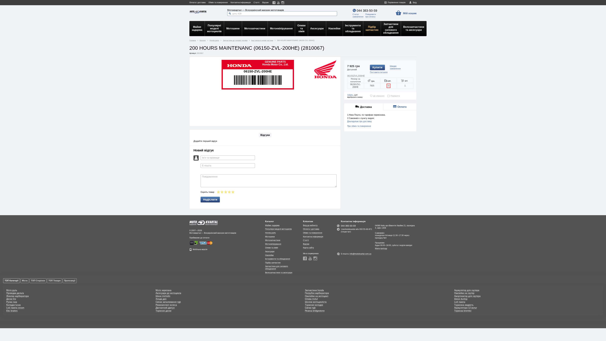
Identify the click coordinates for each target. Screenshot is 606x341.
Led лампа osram (15, 307)
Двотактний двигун (165, 307)
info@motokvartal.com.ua (360, 254)
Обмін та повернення (218, 2)
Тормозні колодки (314, 305)
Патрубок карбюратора (317, 293)
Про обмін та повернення (359, 126)
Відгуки (265, 2)
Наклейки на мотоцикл (316, 296)
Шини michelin (163, 296)
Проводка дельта (15, 293)
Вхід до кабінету (310, 225)
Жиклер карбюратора (17, 296)
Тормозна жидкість (463, 305)
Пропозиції (69, 280)
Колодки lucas (13, 305)
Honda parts (270, 233)
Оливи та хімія (301, 28)
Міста (24, 280)
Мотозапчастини (254, 28)
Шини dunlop (460, 299)
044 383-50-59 (367, 10)
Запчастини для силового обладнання (390, 28)
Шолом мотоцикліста (316, 302)
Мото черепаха (163, 290)
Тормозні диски (163, 310)
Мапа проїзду (381, 248)
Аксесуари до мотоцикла (168, 293)
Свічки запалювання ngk (168, 302)
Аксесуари (317, 28)
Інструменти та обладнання (353, 28)
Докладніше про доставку (359, 121)
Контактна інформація (241, 2)
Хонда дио (161, 299)
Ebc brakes (12, 310)
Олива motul (311, 299)
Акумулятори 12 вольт (465, 307)
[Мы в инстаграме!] (282, 2)
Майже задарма (197, 28)
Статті (256, 2)
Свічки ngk (310, 307)
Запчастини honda (314, 290)
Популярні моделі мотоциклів (214, 28)
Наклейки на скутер (464, 293)
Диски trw (11, 299)
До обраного (378, 96)
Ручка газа (11, 302)
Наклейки (334, 28)
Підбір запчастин (371, 28)
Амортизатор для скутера (467, 296)
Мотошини (233, 28)
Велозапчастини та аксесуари (413, 28)
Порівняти (395, 96)
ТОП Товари (54, 280)
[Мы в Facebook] (274, 2)
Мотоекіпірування (281, 28)
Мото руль (11, 290)
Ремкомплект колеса (166, 305)
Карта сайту (308, 248)
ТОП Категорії (11, 280)
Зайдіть (350, 95)
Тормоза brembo (462, 310)
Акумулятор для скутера (466, 290)
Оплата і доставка (197, 2)
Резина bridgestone (315, 310)
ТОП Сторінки (38, 280)
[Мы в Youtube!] (278, 2)
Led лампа (459, 302)
